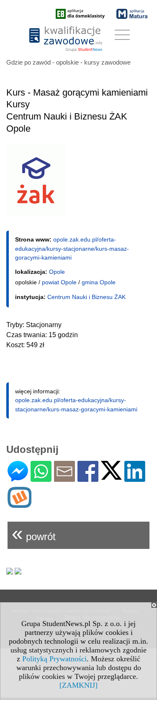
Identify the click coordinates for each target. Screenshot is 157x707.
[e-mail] (64, 478)
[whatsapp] (41, 478)
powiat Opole (59, 282)
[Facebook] (87, 478)
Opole (57, 271)
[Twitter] (111, 476)
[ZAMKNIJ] (78, 685)
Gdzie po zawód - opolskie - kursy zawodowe (68, 62)
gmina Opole (99, 282)
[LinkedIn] (134, 478)
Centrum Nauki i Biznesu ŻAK (86, 297)
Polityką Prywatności (54, 659)
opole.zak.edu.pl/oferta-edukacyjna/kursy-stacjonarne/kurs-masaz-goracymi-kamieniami (72, 248)
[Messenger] (18, 478)
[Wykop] (19, 504)
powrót (34, 533)
